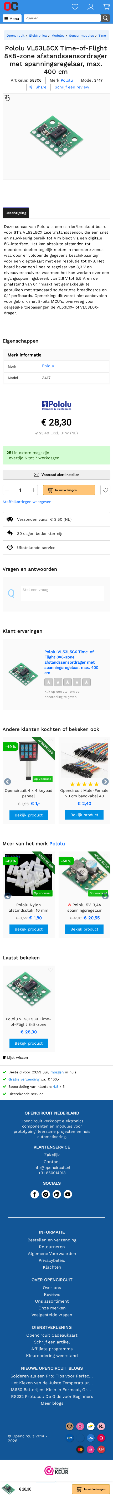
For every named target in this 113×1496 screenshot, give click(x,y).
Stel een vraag (35, 589)
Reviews (52, 1294)
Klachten (52, 1267)
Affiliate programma (52, 1348)
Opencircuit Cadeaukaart (52, 1335)
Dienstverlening (52, 1327)
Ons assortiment (52, 1301)
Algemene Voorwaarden (52, 1253)
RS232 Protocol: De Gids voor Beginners (52, 1396)
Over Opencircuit (52, 1279)
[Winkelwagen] (102, 7)
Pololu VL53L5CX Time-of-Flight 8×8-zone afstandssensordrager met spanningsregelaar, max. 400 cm (71, 662)
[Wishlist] (70, 7)
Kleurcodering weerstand (52, 1355)
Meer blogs (52, 1403)
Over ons (52, 1287)
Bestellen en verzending (52, 1239)
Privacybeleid (52, 1260)
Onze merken (52, 1308)
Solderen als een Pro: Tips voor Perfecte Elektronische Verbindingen (52, 1376)
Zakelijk (52, 1154)
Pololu (48, 365)
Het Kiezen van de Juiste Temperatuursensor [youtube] (52, 1382)
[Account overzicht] (86, 7)
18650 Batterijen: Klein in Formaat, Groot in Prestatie (52, 1389)
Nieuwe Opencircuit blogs (52, 1368)
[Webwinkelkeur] (56, 1471)
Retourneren (52, 1246)
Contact (52, 1161)
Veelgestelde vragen (52, 1314)
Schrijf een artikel (52, 1342)
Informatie (52, 1232)
